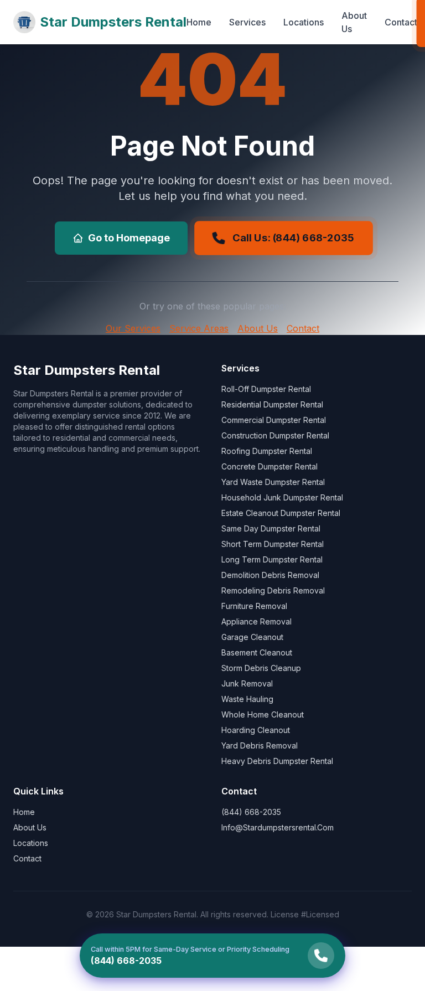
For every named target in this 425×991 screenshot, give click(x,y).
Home (198, 22)
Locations (303, 22)
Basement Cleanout (256, 652)
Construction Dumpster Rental (275, 435)
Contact (401, 22)
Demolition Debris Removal (270, 575)
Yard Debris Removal (259, 745)
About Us (354, 22)
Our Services (133, 328)
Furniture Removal (254, 606)
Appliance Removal (256, 621)
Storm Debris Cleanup (261, 668)
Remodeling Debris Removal (273, 590)
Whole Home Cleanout (262, 714)
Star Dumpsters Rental (113, 22)
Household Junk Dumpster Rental (282, 497)
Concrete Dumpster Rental (269, 466)
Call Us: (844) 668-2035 (293, 238)
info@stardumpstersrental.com (277, 827)
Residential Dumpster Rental (272, 404)
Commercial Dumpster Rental (273, 420)
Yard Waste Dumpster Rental (273, 482)
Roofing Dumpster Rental (266, 451)
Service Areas (199, 328)
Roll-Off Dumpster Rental (266, 389)
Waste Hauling (247, 699)
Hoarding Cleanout (255, 730)
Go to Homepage (129, 238)
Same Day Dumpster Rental (270, 528)
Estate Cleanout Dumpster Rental (280, 513)
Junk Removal (247, 683)
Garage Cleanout (252, 637)
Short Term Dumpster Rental (272, 544)
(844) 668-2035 (251, 812)
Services (247, 22)
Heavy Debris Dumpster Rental (277, 761)
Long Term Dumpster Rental (272, 559)
